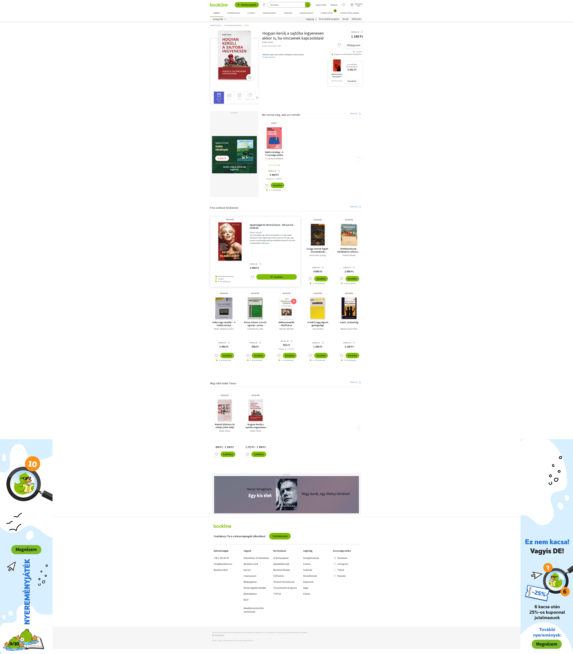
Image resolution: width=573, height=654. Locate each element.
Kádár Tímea (224, 430)
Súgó (305, 587)
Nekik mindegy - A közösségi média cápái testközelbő (274, 153)
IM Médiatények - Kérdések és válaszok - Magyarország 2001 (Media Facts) (349, 250)
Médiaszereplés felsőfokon (286, 324)
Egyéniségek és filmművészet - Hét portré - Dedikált (272, 226)
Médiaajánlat (250, 581)
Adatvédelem (250, 593)
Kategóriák (218, 19)
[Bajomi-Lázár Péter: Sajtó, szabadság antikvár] (349, 308)
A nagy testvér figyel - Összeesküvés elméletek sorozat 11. (317, 250)
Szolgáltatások (311, 557)
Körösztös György (318, 255)
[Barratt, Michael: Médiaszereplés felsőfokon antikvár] (286, 308)
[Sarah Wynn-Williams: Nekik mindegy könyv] (274, 138)
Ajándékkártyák (281, 563)
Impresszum (250, 575)
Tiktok (340, 569)
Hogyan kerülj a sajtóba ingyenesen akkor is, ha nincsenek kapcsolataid (255, 426)
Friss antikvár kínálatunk (224, 207)
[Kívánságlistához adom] (339, 44)
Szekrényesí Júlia (255, 328)
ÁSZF (246, 599)
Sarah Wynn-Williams (274, 158)
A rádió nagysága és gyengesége (317, 324)
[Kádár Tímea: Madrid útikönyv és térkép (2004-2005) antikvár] (225, 410)
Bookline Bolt (221, 569)
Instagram (342, 563)
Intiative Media (349, 255)
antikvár (230, 220)
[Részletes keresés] (264, 4)
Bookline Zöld (251, 563)
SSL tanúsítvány (218, 635)
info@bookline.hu (223, 563)
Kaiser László (256, 232)
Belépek (334, 5)
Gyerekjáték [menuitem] (328, 12)
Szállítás (307, 569)
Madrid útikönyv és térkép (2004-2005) (225, 426)
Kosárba (352, 81)
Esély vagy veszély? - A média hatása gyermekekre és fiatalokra (223, 324)
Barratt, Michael (286, 328)
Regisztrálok (321, 5)
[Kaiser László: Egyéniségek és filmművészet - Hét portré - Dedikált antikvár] (230, 241)
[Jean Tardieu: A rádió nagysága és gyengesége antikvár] (317, 308)
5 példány (228, 454)
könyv (274, 123)
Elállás (306, 593)
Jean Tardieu (318, 328)
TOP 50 (277, 593)
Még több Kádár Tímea (223, 383)
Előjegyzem (353, 45)
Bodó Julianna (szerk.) (224, 328)
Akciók (345, 19)
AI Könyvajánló (249, 4)
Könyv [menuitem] (217, 13)
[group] (219, 98)
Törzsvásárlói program (329, 19)
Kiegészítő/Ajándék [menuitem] (349, 13)
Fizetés (307, 563)
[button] (257, 98)
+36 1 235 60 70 (221, 557)
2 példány (259, 454)
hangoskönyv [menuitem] (269, 13)
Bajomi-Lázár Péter (349, 328)
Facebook (342, 557)
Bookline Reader (281, 569)
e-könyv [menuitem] (251, 13)
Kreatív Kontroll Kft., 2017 (271, 46)
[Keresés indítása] (308, 4)
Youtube (341, 575)
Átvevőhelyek (310, 575)
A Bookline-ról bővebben (256, 557)
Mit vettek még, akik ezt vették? (281, 115)
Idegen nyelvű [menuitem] (306, 13)
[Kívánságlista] (343, 4)
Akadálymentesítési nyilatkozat (254, 610)
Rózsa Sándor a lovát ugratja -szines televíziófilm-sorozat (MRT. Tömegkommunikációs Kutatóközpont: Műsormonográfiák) (255, 324)
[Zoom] (249, 77)
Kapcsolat (308, 581)
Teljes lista (354, 113)
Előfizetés (356, 19)
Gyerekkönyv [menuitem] (233, 13)
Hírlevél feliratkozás (283, 581)
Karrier (247, 569)
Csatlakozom (280, 536)
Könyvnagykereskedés (255, 587)
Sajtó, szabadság (349, 322)
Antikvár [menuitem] (288, 13)
